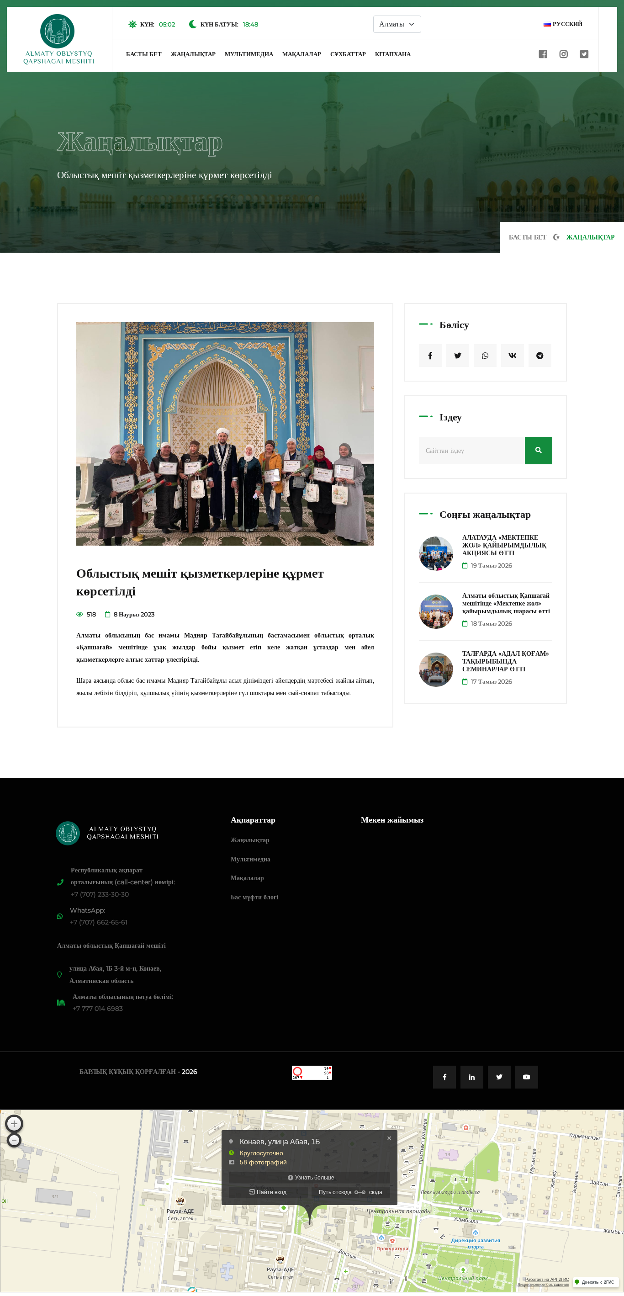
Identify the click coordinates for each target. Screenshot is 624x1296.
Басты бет (144, 54)
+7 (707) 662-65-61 (98, 922)
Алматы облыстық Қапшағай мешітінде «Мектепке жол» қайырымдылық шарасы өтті (506, 603)
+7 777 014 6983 (98, 1008)
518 (90, 614)
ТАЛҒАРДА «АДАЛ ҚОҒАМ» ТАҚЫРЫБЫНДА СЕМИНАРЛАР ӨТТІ (505, 661)
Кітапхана (393, 54)
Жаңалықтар (193, 54)
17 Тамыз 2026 (491, 681)
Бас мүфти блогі (254, 897)
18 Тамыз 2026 (491, 623)
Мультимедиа (249, 54)
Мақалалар (301, 54)
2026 (189, 1072)
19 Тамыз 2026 (491, 565)
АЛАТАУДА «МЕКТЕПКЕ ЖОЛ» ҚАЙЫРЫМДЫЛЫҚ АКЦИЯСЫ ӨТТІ (504, 545)
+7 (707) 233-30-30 (100, 894)
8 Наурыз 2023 (133, 614)
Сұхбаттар (348, 54)
